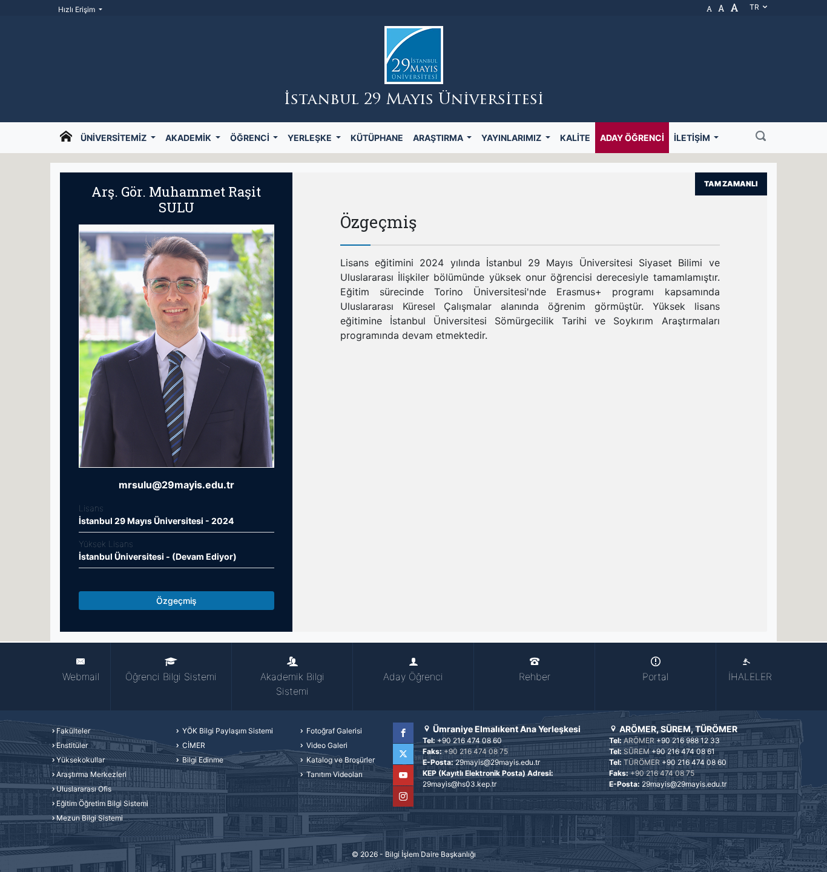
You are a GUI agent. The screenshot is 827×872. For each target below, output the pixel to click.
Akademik (189, 138)
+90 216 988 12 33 (688, 740)
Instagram (403, 796)
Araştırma (439, 138)
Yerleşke (311, 138)
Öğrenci (250, 138)
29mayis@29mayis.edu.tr (497, 762)
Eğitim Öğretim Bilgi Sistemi (102, 803)
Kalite (575, 138)
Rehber (534, 676)
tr (755, 6)
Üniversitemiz (114, 138)
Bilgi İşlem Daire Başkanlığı (430, 854)
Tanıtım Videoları (334, 774)
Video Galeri (326, 745)
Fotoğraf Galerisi (333, 730)
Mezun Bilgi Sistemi (89, 817)
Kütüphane (377, 138)
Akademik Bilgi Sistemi (292, 683)
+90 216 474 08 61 (683, 751)
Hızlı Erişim (77, 9)
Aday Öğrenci (632, 138)
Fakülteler (73, 730)
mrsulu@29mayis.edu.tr (176, 485)
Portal (655, 676)
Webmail (80, 676)
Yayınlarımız (512, 138)
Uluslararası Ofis (83, 788)
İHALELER (750, 676)
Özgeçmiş (176, 600)
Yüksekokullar (80, 759)
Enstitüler (72, 745)
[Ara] (761, 137)
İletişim (693, 138)
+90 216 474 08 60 (469, 740)
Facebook (403, 733)
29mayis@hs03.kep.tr (459, 783)
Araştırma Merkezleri (91, 774)
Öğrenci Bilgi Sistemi (171, 676)
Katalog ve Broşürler (340, 759)
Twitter (403, 754)
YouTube (403, 775)
